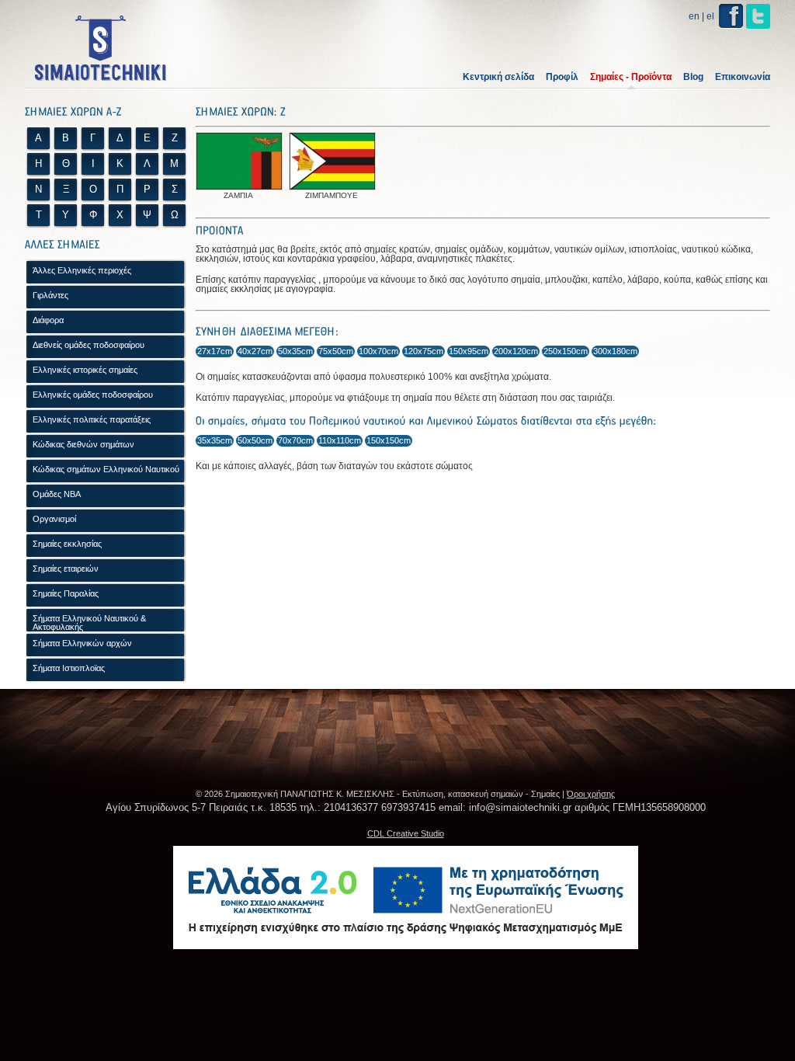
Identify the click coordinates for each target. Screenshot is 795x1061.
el (710, 16)
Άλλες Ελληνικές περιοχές (82, 270)
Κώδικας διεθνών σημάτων (83, 444)
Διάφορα (48, 320)
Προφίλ (562, 76)
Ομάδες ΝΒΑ (57, 494)
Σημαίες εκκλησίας (67, 543)
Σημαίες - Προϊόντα (631, 76)
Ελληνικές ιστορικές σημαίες (85, 369)
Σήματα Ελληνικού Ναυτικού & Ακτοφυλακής (89, 622)
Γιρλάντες (50, 295)
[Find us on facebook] (731, 16)
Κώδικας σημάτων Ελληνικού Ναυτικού (106, 469)
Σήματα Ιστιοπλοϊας (69, 668)
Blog (693, 76)
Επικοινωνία (742, 76)
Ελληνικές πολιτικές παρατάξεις (92, 419)
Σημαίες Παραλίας (66, 593)
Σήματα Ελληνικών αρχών (82, 643)
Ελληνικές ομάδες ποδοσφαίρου (93, 394)
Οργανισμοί (54, 519)
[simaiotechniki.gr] (101, 48)
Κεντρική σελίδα (498, 76)
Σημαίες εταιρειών (66, 568)
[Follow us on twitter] (758, 16)
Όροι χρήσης (591, 793)
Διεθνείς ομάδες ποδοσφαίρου (88, 345)
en (694, 16)
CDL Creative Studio (405, 833)
